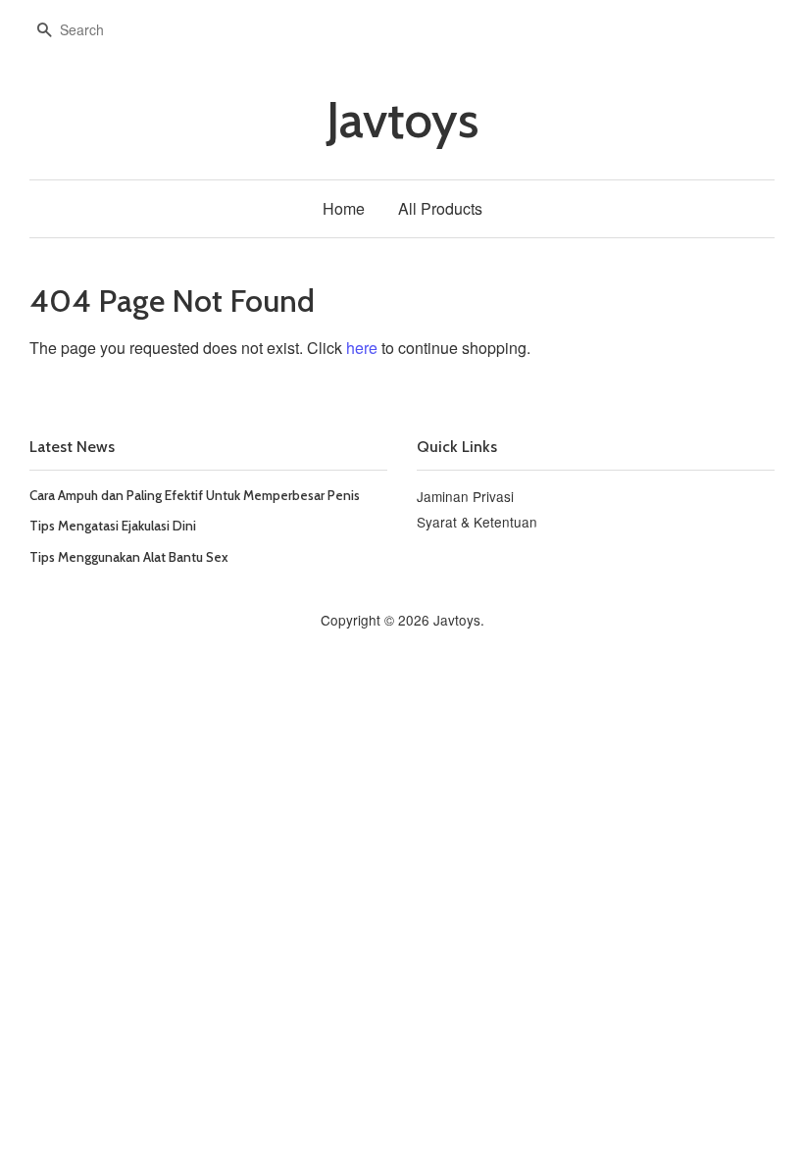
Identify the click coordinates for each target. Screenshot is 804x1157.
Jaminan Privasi (465, 496)
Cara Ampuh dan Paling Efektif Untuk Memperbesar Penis (194, 495)
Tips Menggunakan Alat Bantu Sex (128, 557)
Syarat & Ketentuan (477, 521)
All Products (440, 208)
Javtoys (402, 120)
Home (344, 208)
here (361, 347)
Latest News (72, 446)
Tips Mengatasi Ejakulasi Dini (112, 525)
